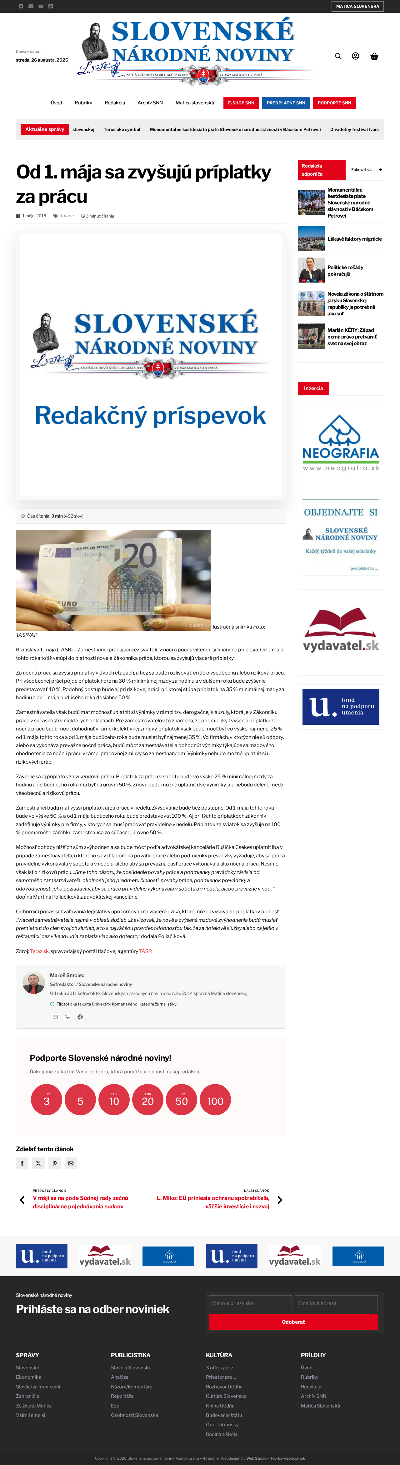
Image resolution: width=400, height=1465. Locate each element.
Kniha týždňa (220, 1406)
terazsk (68, 215)
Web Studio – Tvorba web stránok (275, 1458)
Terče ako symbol (106, 129)
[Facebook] (80, 1017)
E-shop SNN (241, 102)
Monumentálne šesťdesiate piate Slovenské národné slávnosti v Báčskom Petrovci (220, 129)
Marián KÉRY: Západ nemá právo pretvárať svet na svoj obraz (352, 336)
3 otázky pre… (221, 1368)
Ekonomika (28, 1377)
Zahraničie (27, 1396)
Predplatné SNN (286, 102)
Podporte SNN (334, 102)
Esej (116, 1406)
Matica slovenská (195, 103)
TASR (145, 951)
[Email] (55, 1017)
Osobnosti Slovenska (134, 1415)
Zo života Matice (34, 1406)
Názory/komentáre (131, 1387)
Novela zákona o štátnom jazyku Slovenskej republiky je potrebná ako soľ (356, 303)
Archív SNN (150, 103)
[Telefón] (67, 1017)
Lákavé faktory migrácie (355, 239)
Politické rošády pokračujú (345, 270)
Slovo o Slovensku (131, 1368)
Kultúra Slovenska (226, 1396)
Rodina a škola (222, 1434)
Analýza (119, 1377)
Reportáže (122, 1396)
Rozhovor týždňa (224, 1387)
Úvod (56, 103)
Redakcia (115, 103)
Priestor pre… (221, 1377)
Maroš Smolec (67, 975)
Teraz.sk (39, 951)
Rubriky (83, 103)
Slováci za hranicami (38, 1387)
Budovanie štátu (224, 1415)
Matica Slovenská (357, 6)
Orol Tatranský (222, 1424)
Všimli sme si (30, 1415)
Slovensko (27, 1368)
